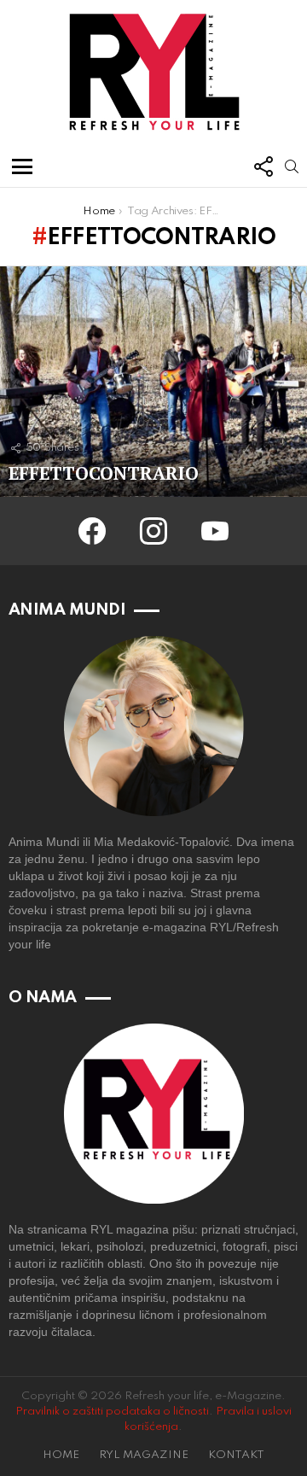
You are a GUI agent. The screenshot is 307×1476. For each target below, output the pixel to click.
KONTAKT (236, 1455)
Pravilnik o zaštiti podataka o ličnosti (112, 1411)
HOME (61, 1455)
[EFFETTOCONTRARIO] (153, 381)
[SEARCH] (291, 166)
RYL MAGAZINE (143, 1455)
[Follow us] (262, 166)
